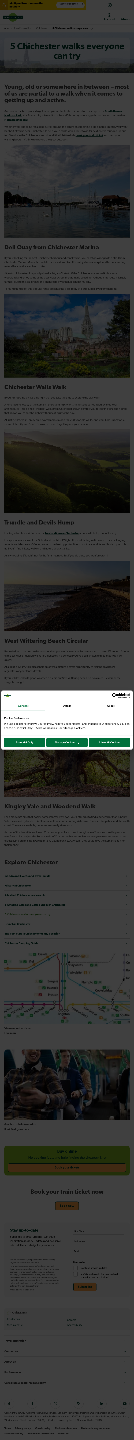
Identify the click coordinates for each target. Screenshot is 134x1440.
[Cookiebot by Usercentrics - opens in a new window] (114, 695)
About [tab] (111, 705)
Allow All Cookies (109, 742)
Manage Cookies (65, 742)
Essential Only (24, 742)
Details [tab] (67, 705)
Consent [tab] (23, 705)
